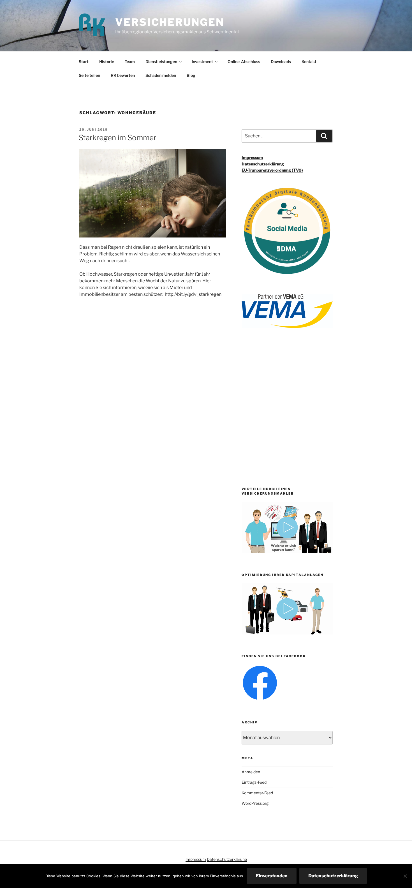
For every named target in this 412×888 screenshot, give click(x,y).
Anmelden (251, 771)
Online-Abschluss (244, 61)
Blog (191, 75)
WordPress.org (255, 803)
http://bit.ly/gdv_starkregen (193, 294)
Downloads (281, 61)
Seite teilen (89, 75)
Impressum (252, 157)
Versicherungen (169, 22)
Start (84, 61)
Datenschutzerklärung (263, 164)
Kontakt (309, 61)
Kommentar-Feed (257, 792)
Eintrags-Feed (254, 782)
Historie (106, 61)
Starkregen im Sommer (117, 137)
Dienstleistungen (161, 61)
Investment (202, 61)
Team (130, 61)
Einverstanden (272, 875)
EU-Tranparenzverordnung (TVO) (272, 170)
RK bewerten (123, 75)
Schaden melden (160, 75)
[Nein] (405, 876)
